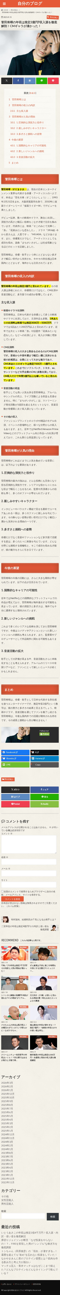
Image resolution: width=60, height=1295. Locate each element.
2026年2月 (7, 1086)
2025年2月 (7, 1126)
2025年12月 (7, 1093)
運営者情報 (37, 1284)
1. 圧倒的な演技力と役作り (27, 122)
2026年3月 (7, 1082)
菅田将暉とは (17, 99)
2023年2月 (7, 1171)
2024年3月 (7, 1141)
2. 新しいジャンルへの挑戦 (27, 151)
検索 (3, 1211)
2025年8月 (7, 1104)
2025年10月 (7, 1097)
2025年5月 (7, 1115)
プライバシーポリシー (22, 1284)
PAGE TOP (55, 1253)
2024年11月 (7, 1138)
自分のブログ (30, 3)
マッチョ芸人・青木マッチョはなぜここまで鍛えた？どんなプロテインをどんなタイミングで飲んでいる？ (29, 1269)
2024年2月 (7, 1145)
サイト (4, 880)
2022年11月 (7, 1182)
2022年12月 (7, 1178)
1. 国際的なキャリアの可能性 (28, 145)
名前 (4, 857)
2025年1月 (7, 1130)
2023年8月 (7, 1152)
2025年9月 (7, 1101)
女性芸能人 (7, 1199)
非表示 (33, 93)
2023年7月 (7, 1156)
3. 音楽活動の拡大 (22, 157)
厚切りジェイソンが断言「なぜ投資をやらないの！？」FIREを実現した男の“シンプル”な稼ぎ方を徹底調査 (29, 1243)
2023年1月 (7, 1174)
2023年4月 (7, 1167)
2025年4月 (7, 1119)
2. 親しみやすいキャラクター (28, 128)
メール (5, 868)
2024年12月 (7, 1134)
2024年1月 (7, 1149)
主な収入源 (19, 111)
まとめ (13, 162)
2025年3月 (7, 1123)
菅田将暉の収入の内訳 (22, 105)
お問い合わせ (7, 1284)
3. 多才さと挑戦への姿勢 (26, 134)
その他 (5, 1196)
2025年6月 (7, 1112)
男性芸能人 (9, 779)
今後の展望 (16, 139)
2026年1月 (7, 1090)
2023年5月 (7, 1163)
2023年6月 (7, 1160)
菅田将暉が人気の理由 (22, 116)
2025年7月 (7, 1108)
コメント (6, 833)
